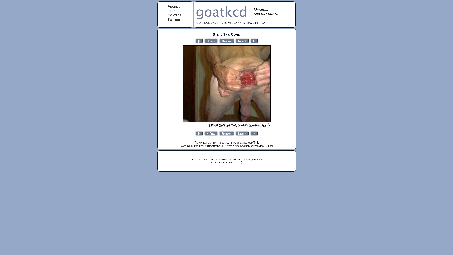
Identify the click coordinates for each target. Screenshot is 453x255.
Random (226, 40)
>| (254, 40)
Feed (171, 11)
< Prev (211, 40)
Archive (174, 6)
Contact (174, 15)
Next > (242, 40)
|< (199, 40)
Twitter (174, 19)
